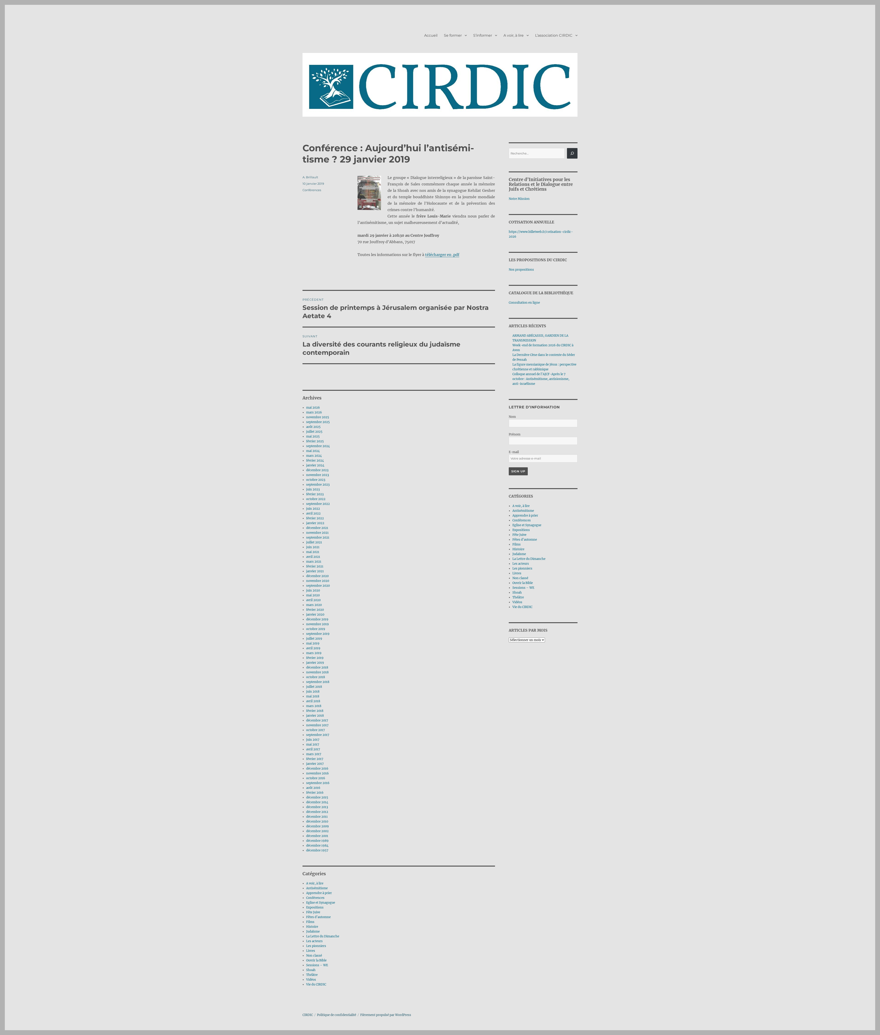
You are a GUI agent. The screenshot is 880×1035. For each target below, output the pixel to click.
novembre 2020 (317, 581)
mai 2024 (313, 451)
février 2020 (315, 610)
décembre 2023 (317, 470)
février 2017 (314, 759)
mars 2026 (314, 412)
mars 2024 (314, 456)
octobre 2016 (315, 778)
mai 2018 (312, 696)
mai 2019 (312, 643)
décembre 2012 (317, 812)
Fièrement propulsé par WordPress (385, 1015)
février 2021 (314, 566)
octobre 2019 (315, 629)
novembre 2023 (317, 475)
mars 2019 (314, 653)
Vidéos (311, 980)
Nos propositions (521, 270)
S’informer (482, 35)
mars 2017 (313, 754)
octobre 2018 (315, 677)
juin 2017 (312, 740)
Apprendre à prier (319, 893)
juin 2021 (312, 547)
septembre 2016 (318, 783)
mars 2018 (313, 706)
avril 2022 (313, 513)
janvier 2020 (315, 615)
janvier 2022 (315, 523)
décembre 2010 (317, 821)
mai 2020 (313, 595)
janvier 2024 (315, 465)
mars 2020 (314, 605)
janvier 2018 (315, 716)
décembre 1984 (317, 846)
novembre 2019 (317, 624)
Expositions (315, 907)
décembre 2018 (317, 667)
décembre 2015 (317, 797)
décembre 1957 (317, 850)
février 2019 (315, 658)
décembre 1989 (317, 841)
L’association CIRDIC (553, 35)
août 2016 (313, 788)
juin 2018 (312, 692)
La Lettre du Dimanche (322, 936)
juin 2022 (313, 509)
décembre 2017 (317, 720)
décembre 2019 (317, 619)
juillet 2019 (314, 639)
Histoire (312, 927)
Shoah (311, 970)
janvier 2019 (315, 663)
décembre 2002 (317, 831)
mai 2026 (313, 408)
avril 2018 (313, 701)
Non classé (314, 956)
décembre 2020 (317, 576)
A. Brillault (310, 177)
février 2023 (315, 494)
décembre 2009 (317, 826)
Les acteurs (314, 941)
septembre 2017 (317, 735)
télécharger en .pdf (442, 254)
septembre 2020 (318, 586)
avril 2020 (313, 600)
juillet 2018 (314, 687)
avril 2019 (313, 648)
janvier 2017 (315, 764)
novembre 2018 (317, 672)
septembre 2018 (317, 682)
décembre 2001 (317, 836)
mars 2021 (313, 562)
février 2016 (315, 793)
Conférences (311, 190)
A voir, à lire (513, 35)
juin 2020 (313, 590)
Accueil (430, 35)
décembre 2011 (317, 817)
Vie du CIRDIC (316, 984)
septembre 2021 (317, 538)
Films (310, 922)
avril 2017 (313, 749)
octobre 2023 (315, 480)
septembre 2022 (318, 504)
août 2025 (313, 427)
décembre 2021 (317, 528)
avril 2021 (313, 557)
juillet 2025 (314, 432)
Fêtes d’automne (318, 917)
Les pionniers (316, 946)
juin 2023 (313, 489)
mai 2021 (312, 552)
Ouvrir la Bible (316, 960)
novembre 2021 (317, 533)
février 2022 (315, 518)
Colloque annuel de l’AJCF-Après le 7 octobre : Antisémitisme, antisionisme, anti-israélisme (540, 379)
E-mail (514, 452)
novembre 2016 (317, 773)
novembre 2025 (317, 417)
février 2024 (315, 460)
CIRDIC (307, 1015)
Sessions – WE (317, 965)
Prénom (514, 434)
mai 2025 (313, 436)
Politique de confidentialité (336, 1015)
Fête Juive (313, 912)
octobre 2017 (315, 730)
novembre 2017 (317, 725)
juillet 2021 (314, 542)
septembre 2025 (318, 422)
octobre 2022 (315, 499)
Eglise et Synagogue (320, 903)
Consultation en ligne (524, 303)
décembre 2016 (317, 769)
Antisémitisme (317, 888)
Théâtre (312, 975)
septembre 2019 (318, 634)
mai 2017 (312, 744)
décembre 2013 (317, 807)
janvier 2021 (315, 571)
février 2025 (315, 441)
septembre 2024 (318, 446)
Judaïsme (313, 931)
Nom (512, 417)
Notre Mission (519, 199)
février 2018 (314, 711)
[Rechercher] (572, 153)
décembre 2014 (317, 802)
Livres (310, 951)
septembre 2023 (318, 485)
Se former (453, 35)
